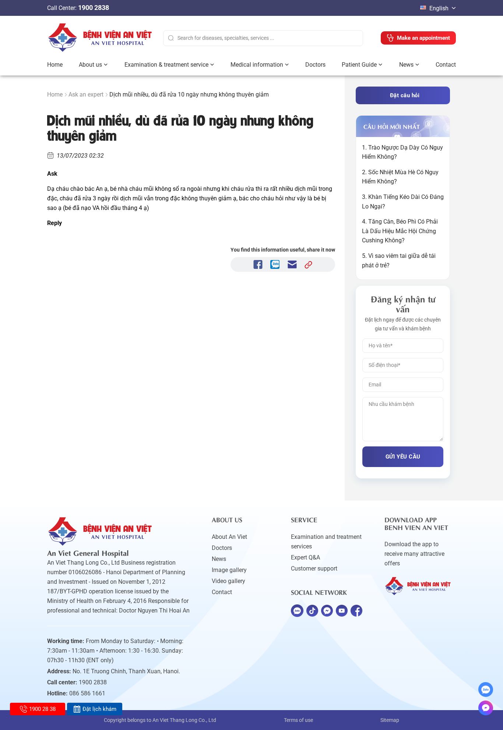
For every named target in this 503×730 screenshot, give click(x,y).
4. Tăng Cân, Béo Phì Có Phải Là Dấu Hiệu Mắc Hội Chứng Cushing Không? (400, 231)
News (406, 64)
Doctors (315, 64)
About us (90, 64)
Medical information (257, 64)
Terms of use (298, 720)
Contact (446, 64)
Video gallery (228, 581)
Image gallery (229, 569)
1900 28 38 (42, 709)
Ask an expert (85, 94)
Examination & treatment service (166, 64)
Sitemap (389, 720)
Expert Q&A (305, 557)
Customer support (314, 568)
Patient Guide (359, 64)
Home (55, 64)
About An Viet (229, 536)
